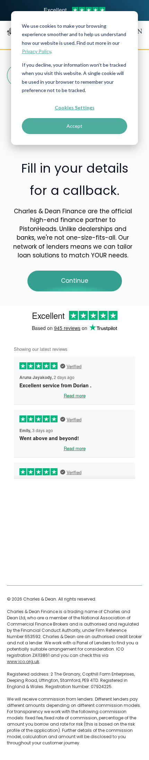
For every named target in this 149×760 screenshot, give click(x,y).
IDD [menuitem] (10, 572)
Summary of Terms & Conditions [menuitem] (42, 559)
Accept (74, 126)
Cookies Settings (75, 107)
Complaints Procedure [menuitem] (30, 535)
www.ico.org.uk (23, 661)
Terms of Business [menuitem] (26, 511)
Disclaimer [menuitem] (18, 523)
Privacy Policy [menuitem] (21, 547)
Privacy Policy (36, 51)
